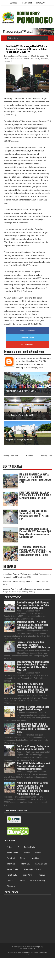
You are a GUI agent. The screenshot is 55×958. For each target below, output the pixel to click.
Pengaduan (40, 2)
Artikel (6, 58)
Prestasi (41, 875)
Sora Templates (24, 952)
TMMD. (21, 880)
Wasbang (11, 886)
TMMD (10, 880)
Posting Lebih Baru (11, 456)
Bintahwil (35, 58)
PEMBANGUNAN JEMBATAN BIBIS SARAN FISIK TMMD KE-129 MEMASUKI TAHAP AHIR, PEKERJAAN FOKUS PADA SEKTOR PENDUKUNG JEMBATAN (33, 788)
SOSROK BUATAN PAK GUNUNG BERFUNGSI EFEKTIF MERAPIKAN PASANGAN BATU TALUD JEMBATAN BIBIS (33, 728)
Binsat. (38, 852)
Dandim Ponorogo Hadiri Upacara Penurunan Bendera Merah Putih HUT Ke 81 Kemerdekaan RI (33, 605)
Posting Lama (46, 456)
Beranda (13, 2)
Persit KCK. (27, 875)
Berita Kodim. (13, 852)
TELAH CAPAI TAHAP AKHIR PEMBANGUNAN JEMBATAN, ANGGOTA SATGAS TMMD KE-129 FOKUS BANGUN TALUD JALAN (35, 551)
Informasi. (25, 864)
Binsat (26, 58)
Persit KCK (12, 875)
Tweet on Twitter (27, 337)
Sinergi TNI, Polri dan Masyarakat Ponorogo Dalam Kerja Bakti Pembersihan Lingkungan (33, 766)
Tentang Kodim (26, 2)
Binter (23, 858)
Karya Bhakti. (13, 869)
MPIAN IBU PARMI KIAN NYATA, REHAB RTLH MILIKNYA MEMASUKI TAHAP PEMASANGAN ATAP (35, 478)
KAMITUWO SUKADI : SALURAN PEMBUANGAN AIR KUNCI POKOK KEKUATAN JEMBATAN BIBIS (35, 495)
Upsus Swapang (37, 880)
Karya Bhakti (41, 864)
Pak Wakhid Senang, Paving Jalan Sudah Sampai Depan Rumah (33, 748)
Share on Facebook (27, 330)
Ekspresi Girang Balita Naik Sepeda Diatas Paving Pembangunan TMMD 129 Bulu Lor (34, 514)
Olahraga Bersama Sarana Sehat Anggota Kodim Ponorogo (33, 708)
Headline (44, 58)
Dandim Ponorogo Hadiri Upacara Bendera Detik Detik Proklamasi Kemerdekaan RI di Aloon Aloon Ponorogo (33, 666)
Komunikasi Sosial (32, 869)
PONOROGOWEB (27, 949)
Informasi (8, 61)
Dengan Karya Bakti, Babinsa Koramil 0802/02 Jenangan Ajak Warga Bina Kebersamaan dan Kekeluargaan (35, 533)
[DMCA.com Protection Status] (17, 831)
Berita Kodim (16, 58)
